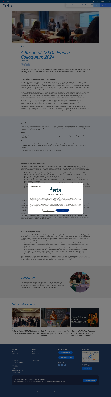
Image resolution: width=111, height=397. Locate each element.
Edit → (48, 210)
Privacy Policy (33, 205)
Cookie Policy (41, 205)
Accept (63, 210)
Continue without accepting (35, 186)
